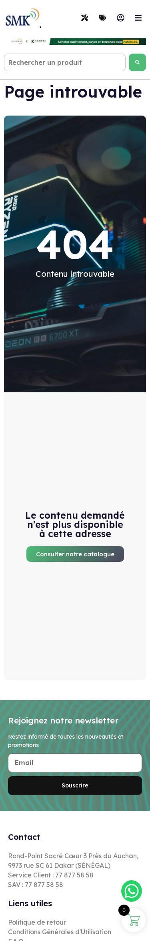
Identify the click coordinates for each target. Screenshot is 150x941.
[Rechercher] (137, 62)
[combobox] (65, 62)
